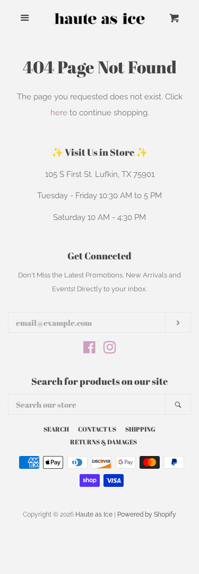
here (58, 112)
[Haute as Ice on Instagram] (109, 349)
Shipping (140, 429)
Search (56, 429)
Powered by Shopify (146, 514)
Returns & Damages (103, 441)
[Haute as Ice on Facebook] (89, 349)
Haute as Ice (94, 514)
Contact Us (97, 429)
